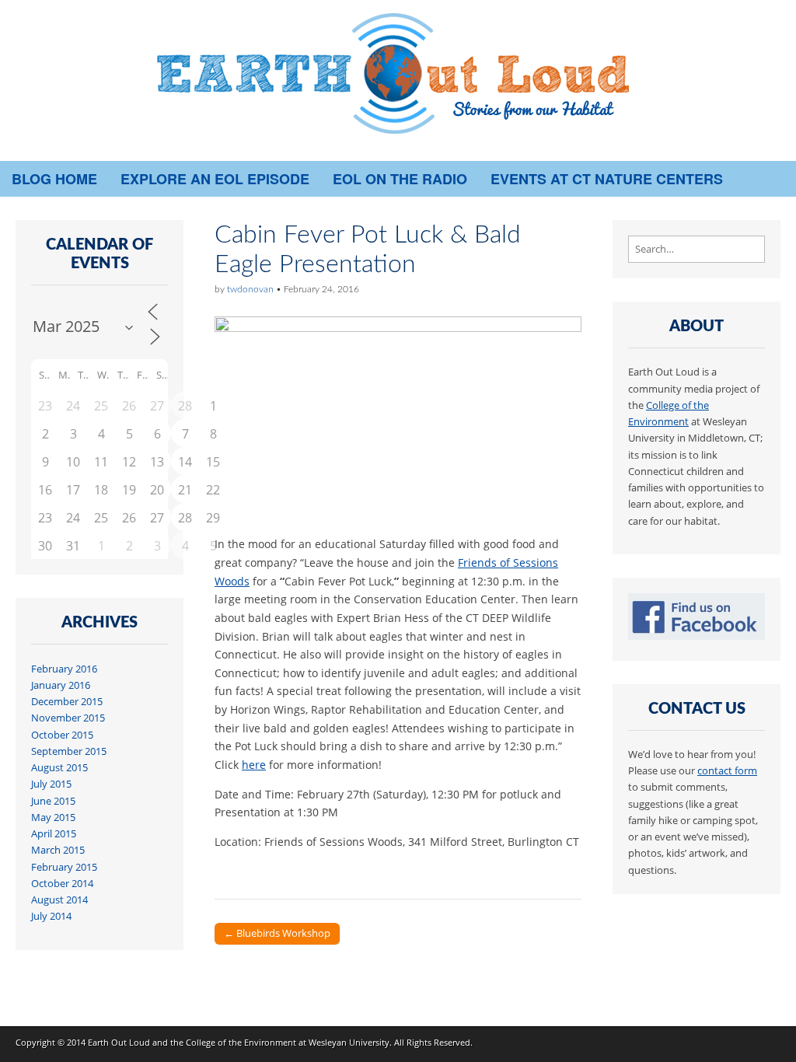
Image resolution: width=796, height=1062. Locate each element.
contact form (727, 770)
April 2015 (53, 833)
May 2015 (53, 817)
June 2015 (53, 801)
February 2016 (64, 669)
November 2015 (68, 718)
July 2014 (51, 916)
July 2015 (51, 784)
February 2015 (64, 867)
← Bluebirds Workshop (277, 933)
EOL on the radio (400, 179)
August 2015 (59, 767)
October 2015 (62, 735)
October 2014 (62, 883)
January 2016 (60, 685)
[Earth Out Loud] (398, 80)
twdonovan (250, 289)
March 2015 (58, 850)
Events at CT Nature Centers (607, 179)
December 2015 (67, 701)
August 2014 (59, 900)
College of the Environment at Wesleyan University (287, 1042)
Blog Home (54, 179)
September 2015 (68, 751)
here (254, 764)
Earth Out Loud (119, 1042)
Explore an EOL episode (214, 179)
